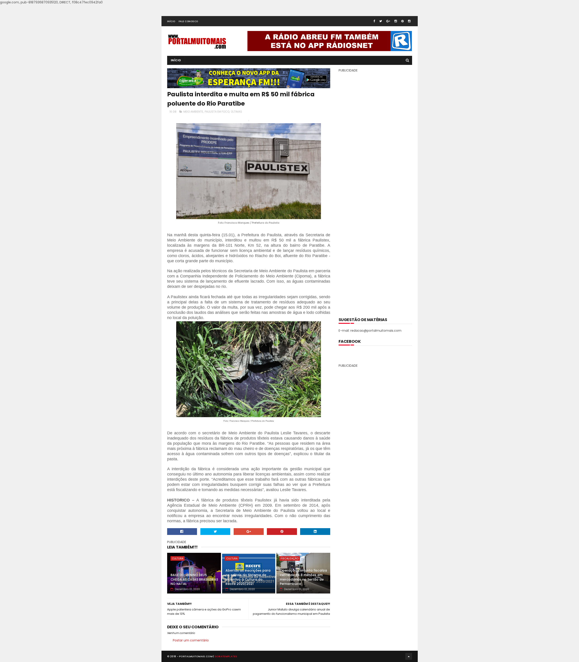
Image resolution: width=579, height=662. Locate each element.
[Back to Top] (408, 656)
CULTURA (177, 558)
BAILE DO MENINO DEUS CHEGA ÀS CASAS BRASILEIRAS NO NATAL (194, 579)
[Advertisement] (375, 191)
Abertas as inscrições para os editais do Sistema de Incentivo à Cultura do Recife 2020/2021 (248, 577)
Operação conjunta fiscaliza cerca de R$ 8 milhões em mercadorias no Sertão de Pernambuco (303, 577)
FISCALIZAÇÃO (290, 558)
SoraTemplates (226, 656)
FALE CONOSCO (188, 21)
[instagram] (396, 21)
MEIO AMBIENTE (193, 111)
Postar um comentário (191, 640)
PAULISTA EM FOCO (217, 111)
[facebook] (374, 21)
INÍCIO (171, 21)
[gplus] (388, 21)
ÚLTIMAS (236, 111)
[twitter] (381, 21)
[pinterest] (402, 21)
